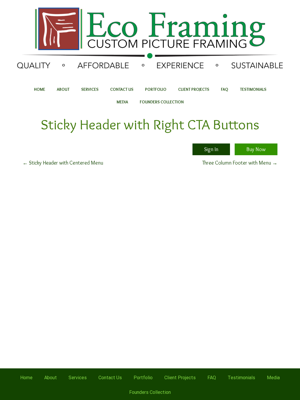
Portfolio (155, 89)
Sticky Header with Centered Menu (63, 163)
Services (89, 89)
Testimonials (253, 89)
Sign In (211, 149)
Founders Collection (162, 102)
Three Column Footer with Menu (239, 163)
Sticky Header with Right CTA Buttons (150, 124)
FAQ (224, 89)
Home (39, 89)
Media (122, 102)
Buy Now (256, 149)
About (63, 89)
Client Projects (193, 89)
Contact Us (121, 89)
